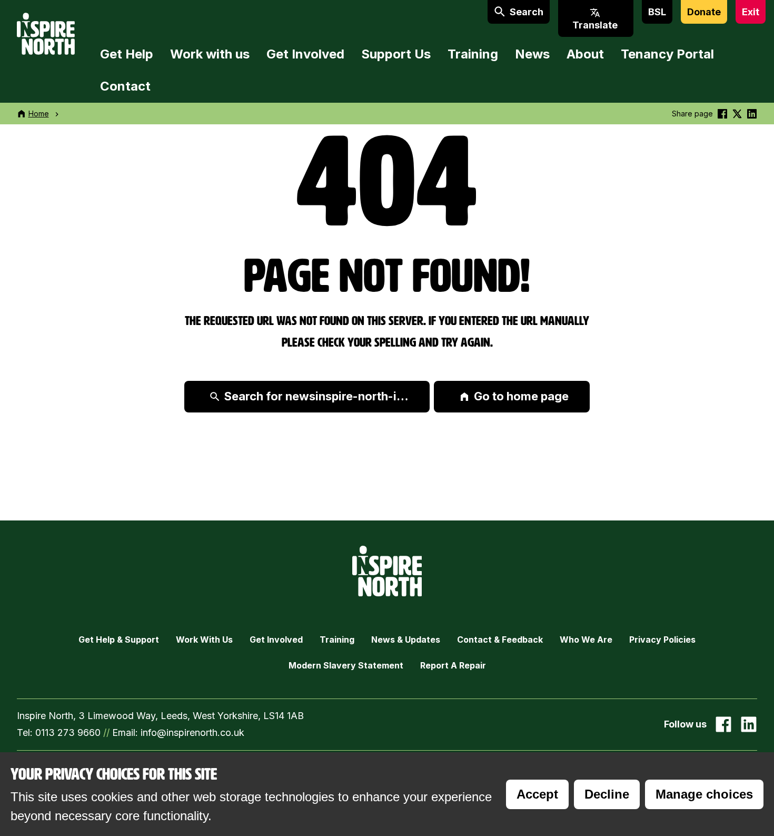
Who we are (586, 639)
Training (473, 54)
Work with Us (204, 639)
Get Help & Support (118, 639)
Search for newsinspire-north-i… (316, 396)
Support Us (396, 54)
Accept (537, 794)
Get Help (126, 54)
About (585, 54)
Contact (125, 86)
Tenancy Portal (667, 54)
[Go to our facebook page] (723, 724)
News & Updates (405, 639)
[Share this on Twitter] (737, 113)
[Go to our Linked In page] (748, 724)
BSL (657, 11)
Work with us (210, 54)
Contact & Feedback (500, 639)
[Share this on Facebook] (722, 113)
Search (526, 11)
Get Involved (305, 54)
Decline (606, 794)
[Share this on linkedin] (752, 113)
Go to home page (521, 396)
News (532, 54)
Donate (704, 11)
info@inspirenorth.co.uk (192, 732)
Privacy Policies (662, 639)
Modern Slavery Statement (346, 665)
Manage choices (704, 794)
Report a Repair (453, 665)
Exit (750, 11)
